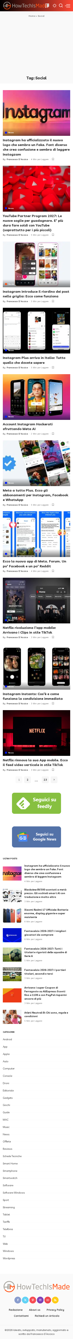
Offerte (7, 1141)
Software (8, 1185)
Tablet (6, 1214)
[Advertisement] (36, 46)
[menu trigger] (67, 5)
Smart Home (10, 1163)
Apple (6, 1054)
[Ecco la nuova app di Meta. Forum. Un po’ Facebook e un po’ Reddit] (36, 534)
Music (6, 1127)
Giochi (6, 1105)
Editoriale (8, 1090)
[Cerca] (61, 5)
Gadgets (8, 1098)
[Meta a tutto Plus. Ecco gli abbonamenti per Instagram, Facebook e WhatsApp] (36, 463)
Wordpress (9, 1258)
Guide (11, 284)
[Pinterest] (32, 1300)
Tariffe (6, 1221)
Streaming (9, 1207)
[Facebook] (17, 1300)
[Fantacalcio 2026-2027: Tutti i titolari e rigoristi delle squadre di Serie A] (12, 955)
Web (5, 1244)
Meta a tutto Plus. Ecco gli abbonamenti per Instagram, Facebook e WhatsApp (35, 495)
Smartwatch (10, 1178)
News (11, 132)
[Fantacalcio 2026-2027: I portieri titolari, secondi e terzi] (12, 974)
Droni (6, 1083)
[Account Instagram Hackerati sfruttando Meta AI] (36, 397)
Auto (5, 1061)
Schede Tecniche (12, 1156)
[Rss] (55, 1300)
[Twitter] (25, 1300)
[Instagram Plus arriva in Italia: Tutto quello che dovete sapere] (36, 330)
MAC (5, 1119)
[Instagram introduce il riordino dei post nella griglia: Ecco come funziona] (36, 264)
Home (32, 15)
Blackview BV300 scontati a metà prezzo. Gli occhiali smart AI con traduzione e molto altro (45, 893)
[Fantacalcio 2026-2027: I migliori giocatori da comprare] (12, 935)
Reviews (7, 1149)
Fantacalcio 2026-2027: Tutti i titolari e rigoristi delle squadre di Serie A (45, 952)
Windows (8, 1251)
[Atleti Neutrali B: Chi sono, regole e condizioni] (12, 1017)
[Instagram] (40, 1300)
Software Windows (14, 1192)
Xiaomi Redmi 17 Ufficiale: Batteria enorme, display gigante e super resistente (46, 913)
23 (45, 779)
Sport (6, 1200)
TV (4, 1236)
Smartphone (10, 1171)
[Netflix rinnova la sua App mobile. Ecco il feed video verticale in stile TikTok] (36, 733)
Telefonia (8, 1229)
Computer (9, 1068)
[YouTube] (47, 1300)
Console (7, 1076)
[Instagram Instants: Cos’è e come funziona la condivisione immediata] (36, 667)
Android (7, 1039)
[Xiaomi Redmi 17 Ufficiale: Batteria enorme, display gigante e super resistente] (12, 916)
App (5, 1046)
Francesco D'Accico (17, 159)
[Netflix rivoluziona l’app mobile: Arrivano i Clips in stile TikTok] (36, 600)
